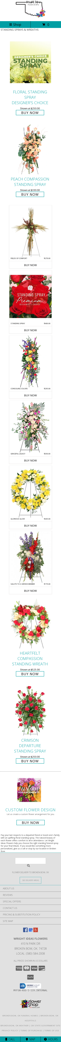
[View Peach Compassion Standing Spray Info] (30, 149)
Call (11, 1039)
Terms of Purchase (31, 1030)
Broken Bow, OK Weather (15, 1025)
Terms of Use (51, 1030)
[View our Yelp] (35, 931)
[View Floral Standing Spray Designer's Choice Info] (30, 62)
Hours (52, 1039)
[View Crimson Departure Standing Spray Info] (30, 710)
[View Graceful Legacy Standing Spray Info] (30, 426)
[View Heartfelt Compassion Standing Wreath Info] (30, 623)
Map (31, 1039)
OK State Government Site (45, 1025)
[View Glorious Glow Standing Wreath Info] (30, 492)
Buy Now (30, 112)
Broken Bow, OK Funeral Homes (20, 1015)
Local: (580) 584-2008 (30, 953)
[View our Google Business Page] (30, 931)
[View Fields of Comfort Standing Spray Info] (30, 231)
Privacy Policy (10, 1030)
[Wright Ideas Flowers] (30, 17)
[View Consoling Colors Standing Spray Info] (30, 361)
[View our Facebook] (25, 931)
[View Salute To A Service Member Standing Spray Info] (30, 557)
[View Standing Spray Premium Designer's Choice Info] (30, 296)
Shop (17, 24)
